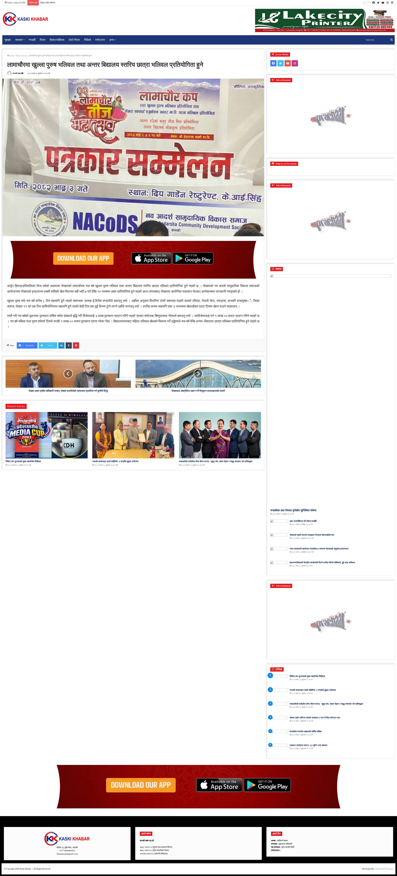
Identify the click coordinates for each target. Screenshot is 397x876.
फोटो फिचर (74, 39)
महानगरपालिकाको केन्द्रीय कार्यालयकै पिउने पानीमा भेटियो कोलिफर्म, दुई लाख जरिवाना (322, 562)
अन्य (111, 39)
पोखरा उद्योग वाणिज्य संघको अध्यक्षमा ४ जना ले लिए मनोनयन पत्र (315, 718)
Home (11, 55)
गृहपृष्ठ (7, 39)
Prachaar (389, 869)
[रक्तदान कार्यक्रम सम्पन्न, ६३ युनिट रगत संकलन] (278, 749)
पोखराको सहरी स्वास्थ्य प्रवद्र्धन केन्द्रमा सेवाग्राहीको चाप (312, 535)
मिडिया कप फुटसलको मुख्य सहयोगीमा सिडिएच (23, 461)
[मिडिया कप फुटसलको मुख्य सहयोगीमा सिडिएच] (47, 435)
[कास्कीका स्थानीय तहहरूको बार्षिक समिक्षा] (278, 736)
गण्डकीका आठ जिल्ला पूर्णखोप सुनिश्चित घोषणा (293, 510)
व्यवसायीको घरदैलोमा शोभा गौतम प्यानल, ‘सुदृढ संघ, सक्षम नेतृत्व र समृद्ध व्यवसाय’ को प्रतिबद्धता (215, 461)
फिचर (42, 39)
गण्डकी (32, 39)
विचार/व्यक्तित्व (57, 39)
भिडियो (87, 39)
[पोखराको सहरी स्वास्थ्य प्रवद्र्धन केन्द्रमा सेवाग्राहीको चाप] (278, 539)
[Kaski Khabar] (25, 19)
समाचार (19, 39)
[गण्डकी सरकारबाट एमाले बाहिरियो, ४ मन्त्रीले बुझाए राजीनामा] (133, 435)
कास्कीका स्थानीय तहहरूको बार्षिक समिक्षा (55, 3)
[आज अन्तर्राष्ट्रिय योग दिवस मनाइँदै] (278, 525)
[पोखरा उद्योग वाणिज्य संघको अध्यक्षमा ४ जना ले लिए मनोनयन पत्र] (278, 722)
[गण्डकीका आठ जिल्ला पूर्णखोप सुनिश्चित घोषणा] (330, 390)
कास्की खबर (17, 73)
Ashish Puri (380, 869)
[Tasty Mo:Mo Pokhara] (198, 786)
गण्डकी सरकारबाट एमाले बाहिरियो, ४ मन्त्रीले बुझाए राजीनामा (115, 461)
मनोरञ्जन (100, 39)
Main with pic (22, 55)
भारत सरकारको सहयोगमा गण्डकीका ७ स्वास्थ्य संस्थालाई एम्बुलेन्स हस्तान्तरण (319, 549)
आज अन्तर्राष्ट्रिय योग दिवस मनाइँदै (303, 521)
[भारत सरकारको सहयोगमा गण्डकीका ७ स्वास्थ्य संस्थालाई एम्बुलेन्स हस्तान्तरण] (278, 553)
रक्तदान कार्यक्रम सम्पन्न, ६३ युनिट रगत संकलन (308, 745)
